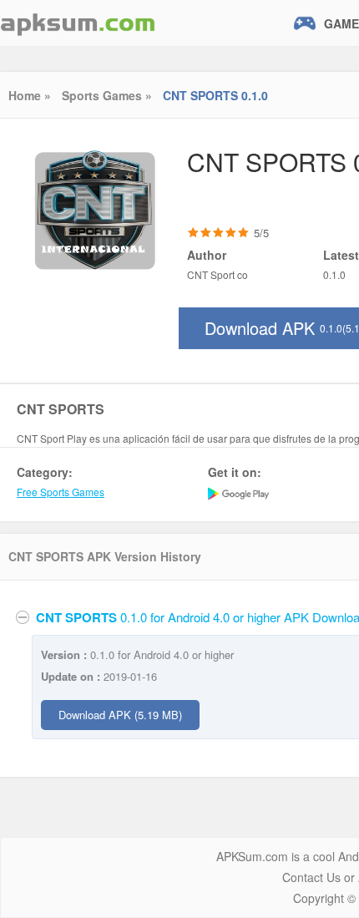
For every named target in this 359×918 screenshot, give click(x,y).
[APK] (77, 23)
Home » (29, 95)
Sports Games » (107, 95)
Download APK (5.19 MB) (120, 715)
